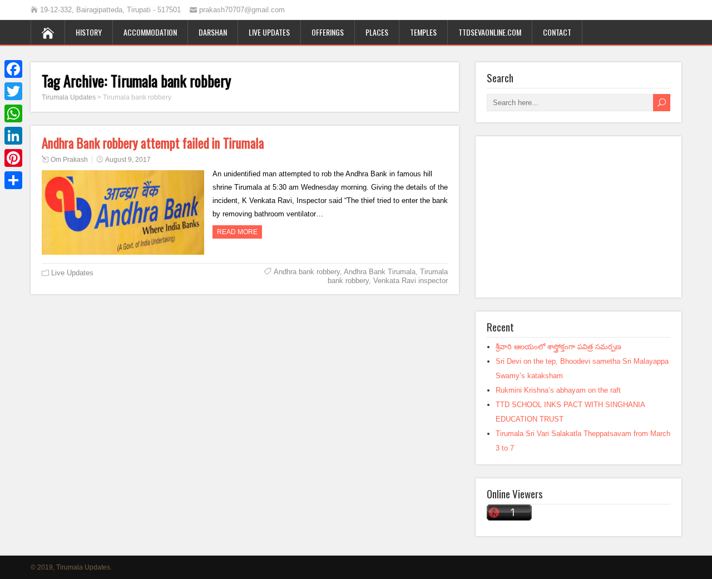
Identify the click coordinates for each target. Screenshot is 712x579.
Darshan (213, 32)
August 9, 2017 (128, 160)
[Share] (13, 180)
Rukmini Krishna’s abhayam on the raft (558, 390)
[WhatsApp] (13, 113)
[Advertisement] (578, 216)
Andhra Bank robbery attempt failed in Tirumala (153, 142)
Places (376, 32)
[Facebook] (13, 69)
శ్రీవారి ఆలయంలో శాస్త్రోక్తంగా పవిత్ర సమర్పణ (558, 347)
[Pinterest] (13, 158)
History (89, 32)
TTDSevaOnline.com (489, 32)
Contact (557, 32)
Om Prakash (69, 160)
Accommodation (150, 32)
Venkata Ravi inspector (410, 280)
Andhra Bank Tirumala (380, 272)
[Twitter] (13, 91)
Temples (423, 32)
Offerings (328, 32)
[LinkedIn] (13, 136)
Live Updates (269, 32)
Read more (237, 232)
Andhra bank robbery (307, 272)
